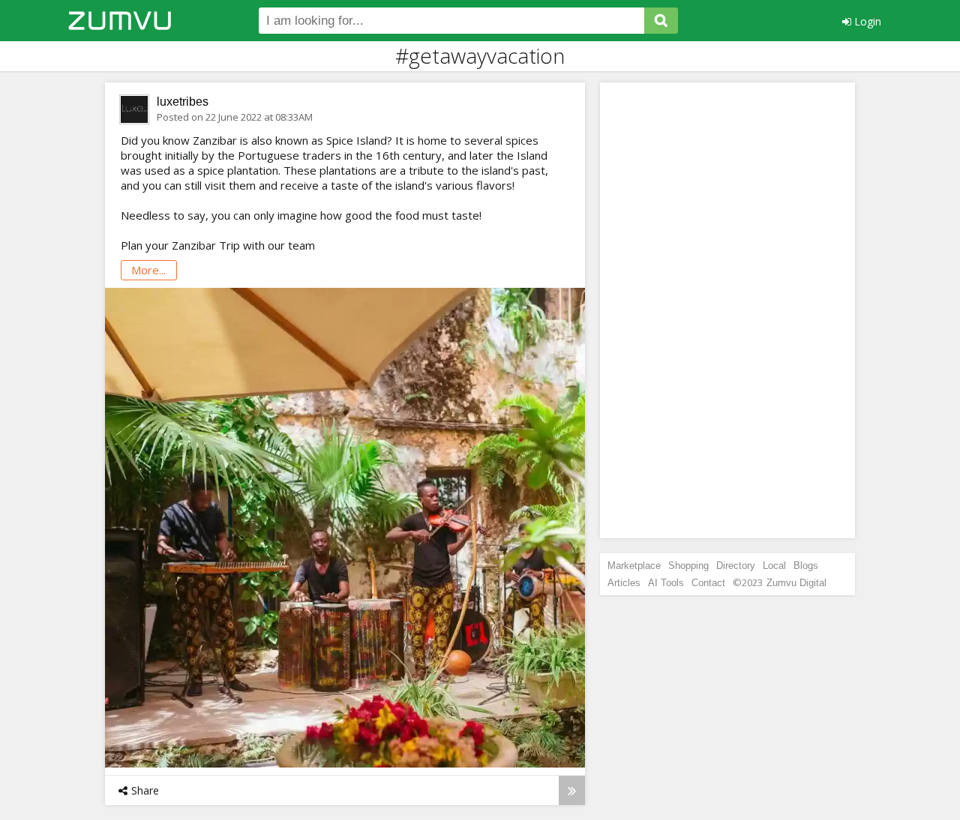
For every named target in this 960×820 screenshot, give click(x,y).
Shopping (688, 565)
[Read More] (572, 790)
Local (774, 565)
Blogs (806, 565)
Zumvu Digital (796, 583)
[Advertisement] (727, 310)
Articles (624, 583)
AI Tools (666, 583)
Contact (708, 583)
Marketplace (634, 565)
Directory (735, 565)
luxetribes (182, 101)
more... (148, 269)
